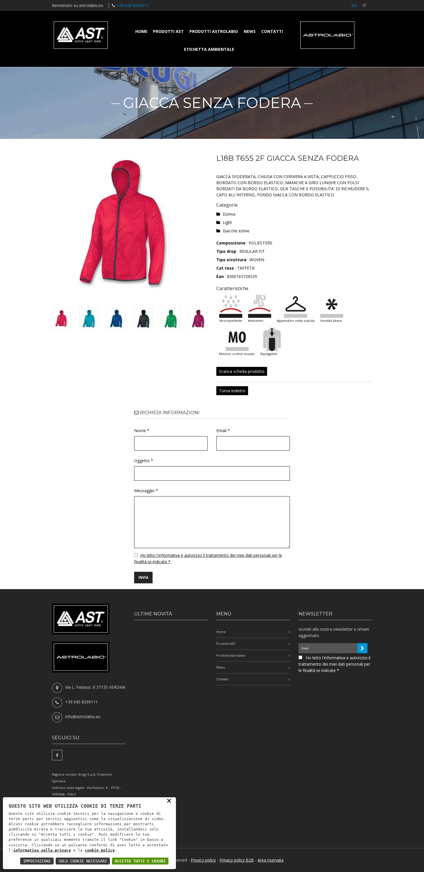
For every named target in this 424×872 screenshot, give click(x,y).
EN (354, 5)
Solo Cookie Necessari (83, 861)
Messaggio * (146, 490)
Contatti (272, 31)
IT (364, 5)
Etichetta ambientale (209, 49)
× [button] (169, 800)
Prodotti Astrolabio (214, 31)
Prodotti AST (168, 31)
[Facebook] (57, 755)
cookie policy (100, 850)
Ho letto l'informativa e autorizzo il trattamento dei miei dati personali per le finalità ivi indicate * (334, 664)
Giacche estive (236, 231)
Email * (223, 430)
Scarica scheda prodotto (241, 371)
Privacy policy (203, 860)
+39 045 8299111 (133, 5)
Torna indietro (232, 390)
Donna (229, 214)
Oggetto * (143, 460)
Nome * (141, 430)
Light (227, 222)
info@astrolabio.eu (82, 716)
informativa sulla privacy (42, 850)
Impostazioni (37, 861)
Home (141, 31)
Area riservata (271, 860)
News (250, 31)
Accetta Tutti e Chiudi (140, 861)
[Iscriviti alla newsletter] (362, 648)
